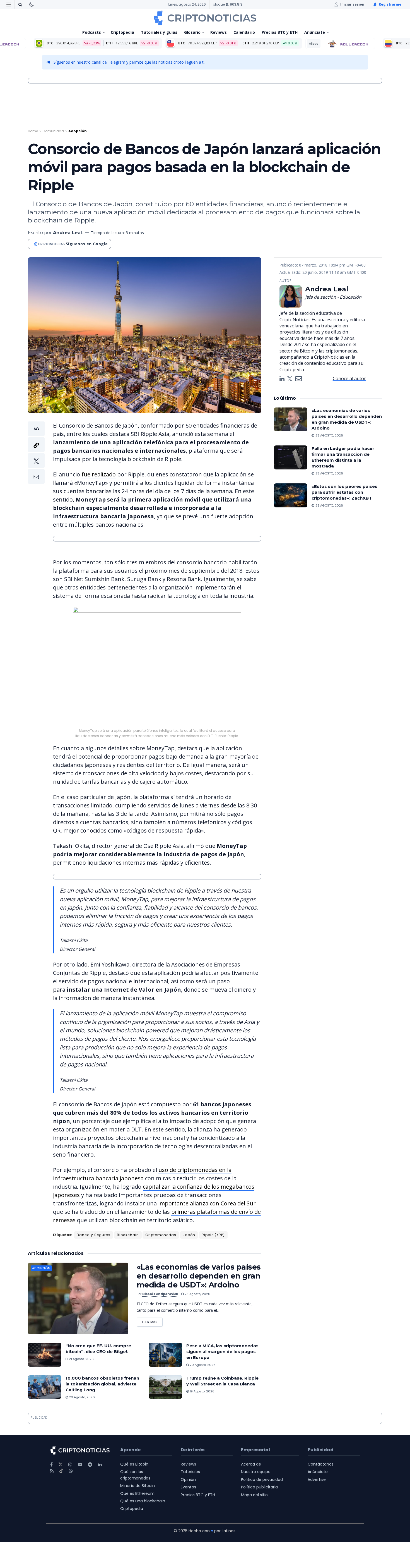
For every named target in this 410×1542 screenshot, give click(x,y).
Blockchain (128, 1234)
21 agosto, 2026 (81, 1359)
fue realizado (98, 474)
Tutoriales (190, 1471)
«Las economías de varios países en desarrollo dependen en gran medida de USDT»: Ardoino (199, 1275)
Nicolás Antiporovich (160, 1294)
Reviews (218, 32)
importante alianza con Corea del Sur (207, 1203)
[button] (36, 452)
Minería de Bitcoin (137, 1485)
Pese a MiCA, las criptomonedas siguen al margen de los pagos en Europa (222, 1351)
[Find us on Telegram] (90, 1464)
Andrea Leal (67, 232)
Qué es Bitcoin (134, 1464)
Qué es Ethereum (137, 1493)
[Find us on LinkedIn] (100, 1464)
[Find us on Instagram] (70, 1464)
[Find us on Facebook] (51, 1464)
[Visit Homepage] (205, 18)
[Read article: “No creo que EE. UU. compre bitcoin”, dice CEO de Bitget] (44, 1355)
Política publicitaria (259, 1487)
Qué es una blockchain (142, 1501)
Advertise (317, 1479)
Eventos (188, 1487)
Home (33, 131)
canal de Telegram (108, 62)
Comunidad (53, 131)
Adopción (77, 131)
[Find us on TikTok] (61, 1471)
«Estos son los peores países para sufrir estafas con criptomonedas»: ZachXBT (344, 492)
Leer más (152, 1321)
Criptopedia (122, 32)
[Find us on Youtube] (80, 1464)
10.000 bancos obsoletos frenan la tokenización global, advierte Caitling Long (102, 1383)
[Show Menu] (8, 4)
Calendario (244, 32)
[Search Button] (20, 4)
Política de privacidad (262, 1479)
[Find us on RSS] (52, 1471)
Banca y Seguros (93, 1234)
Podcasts (91, 32)
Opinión (188, 1479)
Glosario (192, 32)
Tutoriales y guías (159, 32)
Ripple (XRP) (213, 1234)
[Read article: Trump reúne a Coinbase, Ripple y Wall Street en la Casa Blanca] (165, 1387)
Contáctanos (321, 1464)
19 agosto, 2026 (201, 1391)
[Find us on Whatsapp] (71, 1471)
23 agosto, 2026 (197, 1294)
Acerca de (251, 1464)
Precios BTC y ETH (280, 32)
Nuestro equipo (256, 1471)
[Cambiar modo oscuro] (31, 4)
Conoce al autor (349, 378)
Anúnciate (314, 32)
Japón (189, 1234)
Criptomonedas (160, 1234)
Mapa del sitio (254, 1495)
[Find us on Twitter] (60, 1464)
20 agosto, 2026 (202, 1365)
